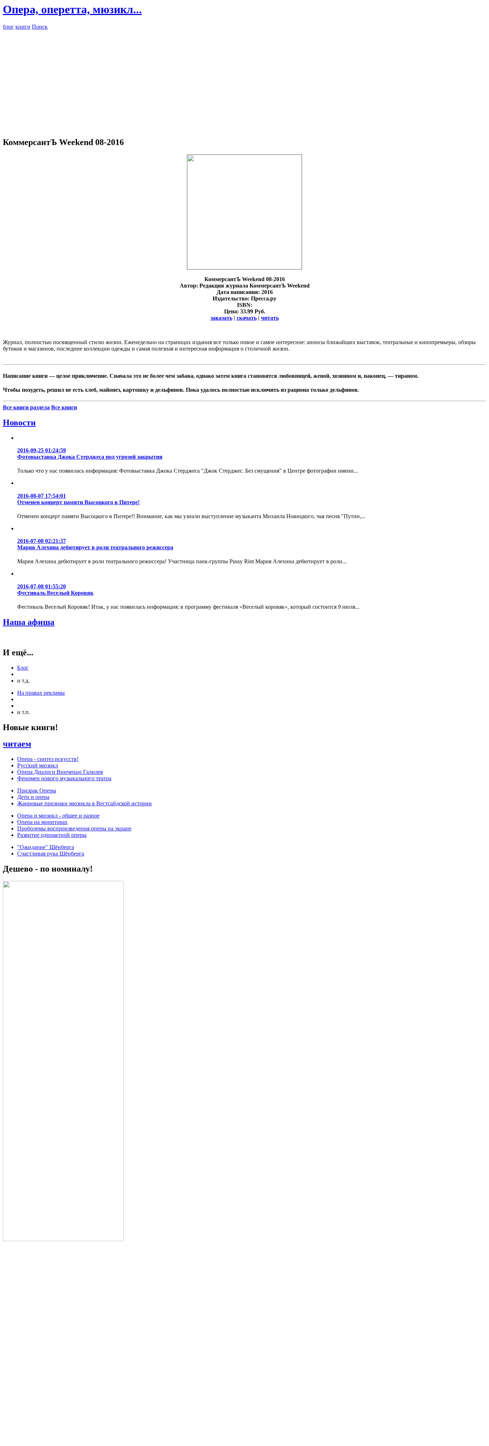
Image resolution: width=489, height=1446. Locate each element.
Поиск (40, 27)
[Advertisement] (244, 80)
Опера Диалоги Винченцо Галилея (60, 772)
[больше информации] (244, 267)
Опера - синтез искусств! (47, 759)
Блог (23, 668)
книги (22, 27)
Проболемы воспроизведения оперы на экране (74, 828)
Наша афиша (28, 622)
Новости (19, 422)
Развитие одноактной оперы (52, 835)
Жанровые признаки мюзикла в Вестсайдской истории (84, 803)
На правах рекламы (41, 693)
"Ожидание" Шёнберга (45, 847)
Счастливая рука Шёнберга (50, 853)
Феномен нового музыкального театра (64, 778)
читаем (17, 743)
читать (270, 318)
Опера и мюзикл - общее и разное (58, 816)
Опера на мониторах (42, 822)
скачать (247, 318)
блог (8, 27)
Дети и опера (33, 797)
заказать (221, 318)
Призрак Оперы (36, 790)
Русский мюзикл (37, 765)
